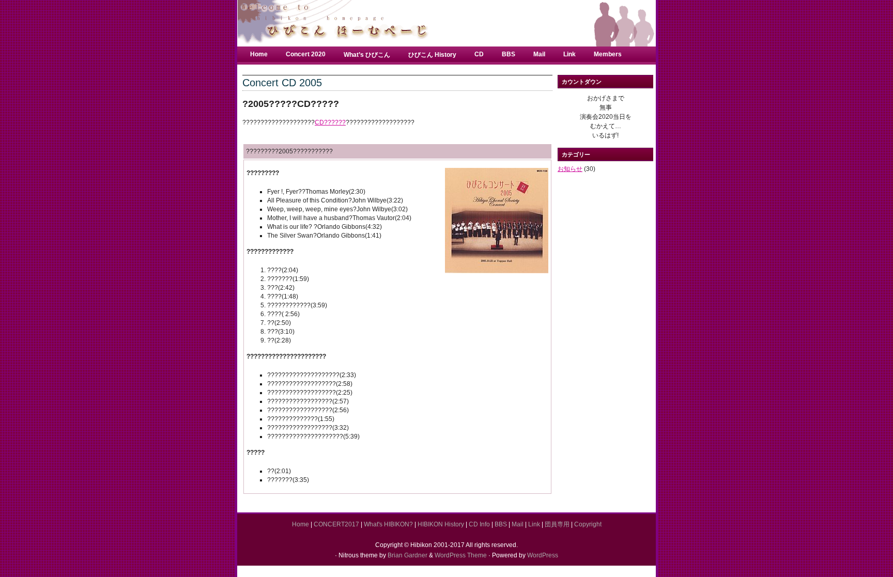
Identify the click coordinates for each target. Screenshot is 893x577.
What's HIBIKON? (388, 524)
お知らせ (570, 169)
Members (608, 54)
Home (259, 54)
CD (479, 54)
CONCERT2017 (336, 524)
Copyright (588, 524)
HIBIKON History (441, 524)
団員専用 (557, 524)
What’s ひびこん (367, 54)
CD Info (479, 524)
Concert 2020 (306, 54)
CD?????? (330, 122)
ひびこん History (432, 54)
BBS (508, 54)
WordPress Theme (461, 555)
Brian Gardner (407, 555)
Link (569, 54)
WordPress (542, 555)
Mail (539, 54)
